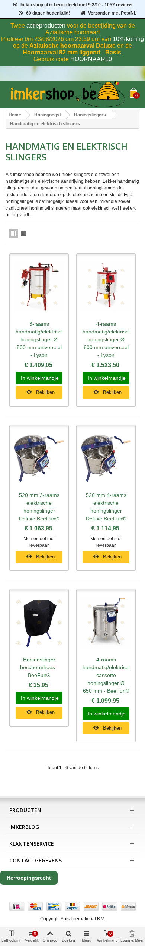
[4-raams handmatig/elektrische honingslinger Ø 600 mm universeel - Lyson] (106, 286)
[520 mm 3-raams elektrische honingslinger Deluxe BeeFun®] (39, 458)
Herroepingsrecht (29, 878)
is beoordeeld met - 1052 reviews (76, 4)
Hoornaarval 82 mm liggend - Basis (72, 52)
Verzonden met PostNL (112, 13)
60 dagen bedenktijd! (48, 13)
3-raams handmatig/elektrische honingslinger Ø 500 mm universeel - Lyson (39, 339)
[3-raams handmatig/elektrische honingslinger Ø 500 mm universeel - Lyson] (39, 286)
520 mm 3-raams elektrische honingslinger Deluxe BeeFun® (39, 506)
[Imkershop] (68, 94)
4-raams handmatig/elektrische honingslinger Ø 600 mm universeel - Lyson (106, 339)
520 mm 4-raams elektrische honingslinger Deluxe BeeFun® (106, 506)
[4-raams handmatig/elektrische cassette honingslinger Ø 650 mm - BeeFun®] (106, 622)
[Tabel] (13, 233)
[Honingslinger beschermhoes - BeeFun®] (39, 622)
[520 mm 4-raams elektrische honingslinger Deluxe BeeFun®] (106, 458)
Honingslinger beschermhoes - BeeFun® (39, 667)
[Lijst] (23, 233)
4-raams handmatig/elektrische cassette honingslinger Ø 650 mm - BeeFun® (106, 675)
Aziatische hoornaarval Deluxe (72, 46)
